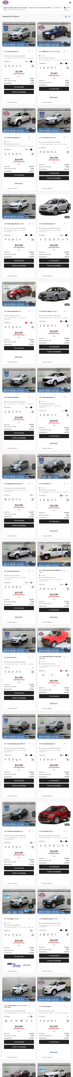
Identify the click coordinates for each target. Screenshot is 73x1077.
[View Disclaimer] (20, 66)
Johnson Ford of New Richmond (36, 7)
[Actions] (32, 51)
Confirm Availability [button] (19, 92)
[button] (34, 34)
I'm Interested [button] (19, 87)
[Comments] (33, 66)
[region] (19, 81)
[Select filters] (66, 16)
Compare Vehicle (12, 102)
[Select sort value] (69, 16)
